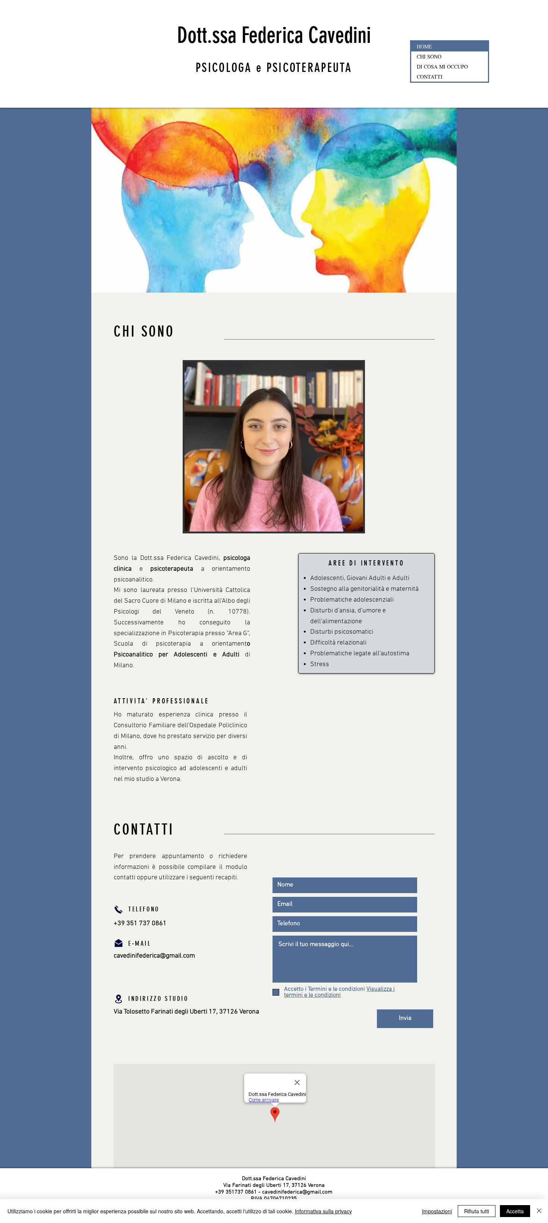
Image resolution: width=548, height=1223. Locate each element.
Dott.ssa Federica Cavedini (274, 35)
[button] (339, 992)
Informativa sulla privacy (323, 1211)
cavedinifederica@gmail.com (154, 956)
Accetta (515, 1211)
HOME (424, 46)
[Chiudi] (539, 1211)
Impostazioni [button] (437, 1211)
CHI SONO (429, 56)
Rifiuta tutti (476, 1211)
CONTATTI (430, 76)
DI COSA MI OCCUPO (442, 66)
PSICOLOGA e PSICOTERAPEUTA (274, 67)
